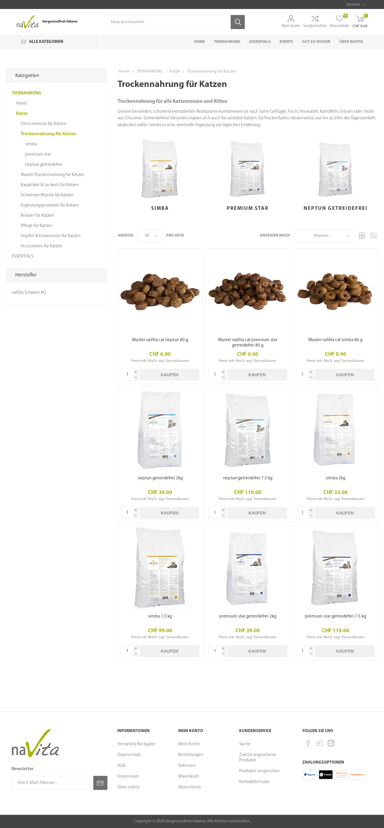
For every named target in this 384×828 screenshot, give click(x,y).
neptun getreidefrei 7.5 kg (247, 478)
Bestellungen (190, 755)
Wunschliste (189, 787)
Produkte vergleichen (259, 771)
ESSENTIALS (22, 256)
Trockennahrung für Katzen (48, 134)
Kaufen (169, 374)
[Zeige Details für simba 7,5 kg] (160, 567)
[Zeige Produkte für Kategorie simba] (160, 169)
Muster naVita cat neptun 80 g (160, 340)
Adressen (187, 766)
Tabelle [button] (362, 236)
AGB (121, 766)
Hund (21, 103)
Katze (22, 114)
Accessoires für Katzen (41, 246)
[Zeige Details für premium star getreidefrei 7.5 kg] (335, 567)
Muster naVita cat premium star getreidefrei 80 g (247, 343)
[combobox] (167, 22)
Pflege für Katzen (36, 226)
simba (160, 208)
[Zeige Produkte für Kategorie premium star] (247, 169)
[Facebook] (308, 743)
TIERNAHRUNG (26, 93)
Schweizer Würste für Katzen (47, 195)
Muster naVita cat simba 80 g (335, 340)
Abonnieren (100, 783)
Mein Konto (291, 26)
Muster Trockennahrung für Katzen (52, 175)
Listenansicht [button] (373, 236)
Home (123, 71)
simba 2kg (335, 478)
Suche (244, 744)
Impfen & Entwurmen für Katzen (50, 236)
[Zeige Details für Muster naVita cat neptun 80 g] (160, 291)
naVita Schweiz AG (29, 292)
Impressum (128, 776)
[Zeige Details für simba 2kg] (335, 429)
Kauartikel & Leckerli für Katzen (50, 185)
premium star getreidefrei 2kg (247, 616)
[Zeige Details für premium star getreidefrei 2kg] (248, 567)
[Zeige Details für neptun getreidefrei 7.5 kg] (248, 429)
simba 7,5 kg (160, 616)
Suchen (238, 22)
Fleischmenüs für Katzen (43, 124)
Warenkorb (188, 776)
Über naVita (128, 787)
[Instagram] (331, 743)
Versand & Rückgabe (136, 744)
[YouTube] (319, 743)
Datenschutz (129, 755)
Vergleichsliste (315, 26)
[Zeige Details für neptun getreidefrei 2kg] (160, 429)
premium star (247, 208)
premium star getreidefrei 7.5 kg (335, 616)
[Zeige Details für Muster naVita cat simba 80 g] (335, 291)
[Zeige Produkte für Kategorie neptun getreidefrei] (335, 169)
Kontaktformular (254, 782)
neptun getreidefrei (336, 208)
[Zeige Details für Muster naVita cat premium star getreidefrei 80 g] (248, 291)
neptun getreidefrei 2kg (160, 478)
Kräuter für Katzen (37, 215)
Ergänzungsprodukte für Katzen (50, 205)
